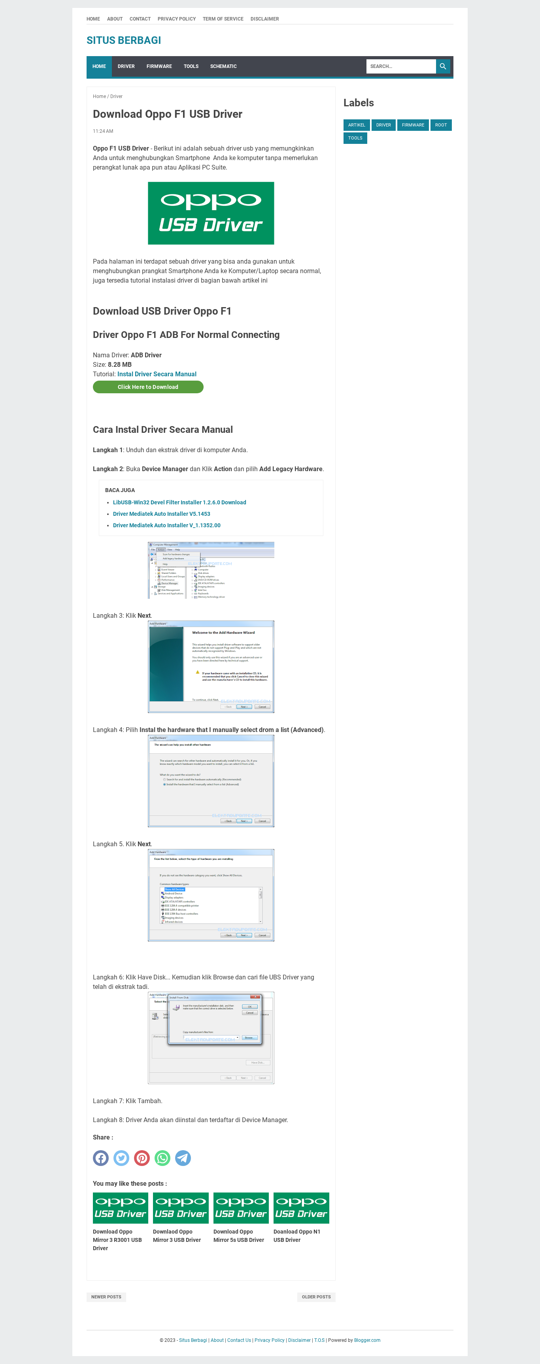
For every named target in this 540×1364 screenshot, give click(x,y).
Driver (126, 66)
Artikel (356, 125)
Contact (140, 19)
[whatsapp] (162, 1158)
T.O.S (319, 1340)
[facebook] (101, 1158)
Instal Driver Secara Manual (156, 374)
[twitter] (121, 1158)
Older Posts (316, 1297)
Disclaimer (265, 19)
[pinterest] (142, 1158)
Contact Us (239, 1340)
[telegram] (183, 1158)
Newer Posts (106, 1297)
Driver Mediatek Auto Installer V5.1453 (161, 514)
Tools (191, 66)
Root (441, 125)
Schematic (223, 66)
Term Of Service (223, 19)
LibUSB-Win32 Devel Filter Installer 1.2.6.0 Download (179, 502)
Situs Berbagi (124, 40)
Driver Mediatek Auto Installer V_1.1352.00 (167, 525)
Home (93, 19)
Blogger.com (367, 1340)
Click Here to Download (148, 387)
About (115, 19)
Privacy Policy (177, 19)
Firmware (159, 66)
